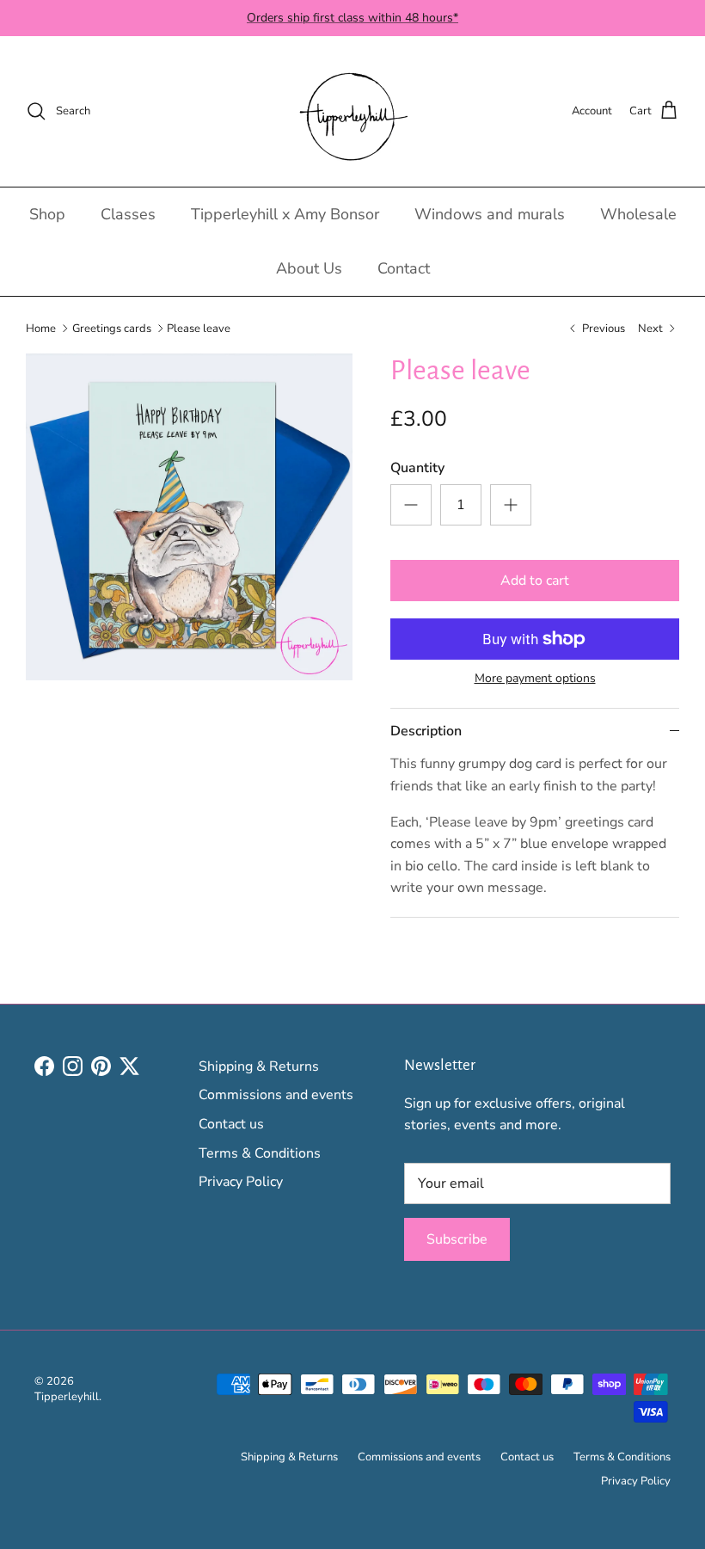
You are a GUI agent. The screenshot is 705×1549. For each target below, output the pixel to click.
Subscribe (456, 1239)
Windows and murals (489, 214)
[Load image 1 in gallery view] (189, 516)
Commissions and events (276, 1094)
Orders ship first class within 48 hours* (352, 17)
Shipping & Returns (259, 1066)
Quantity (417, 467)
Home (41, 327)
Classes (128, 214)
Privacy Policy (241, 1181)
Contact (403, 268)
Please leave (198, 327)
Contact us (231, 1124)
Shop (47, 214)
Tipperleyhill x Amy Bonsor (285, 214)
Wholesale (638, 214)
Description (426, 731)
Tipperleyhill (66, 1397)
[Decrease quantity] (411, 505)
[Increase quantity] (510, 505)
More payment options (535, 679)
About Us (309, 268)
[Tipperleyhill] (353, 111)
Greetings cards (111, 327)
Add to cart (534, 580)
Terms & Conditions (260, 1153)
